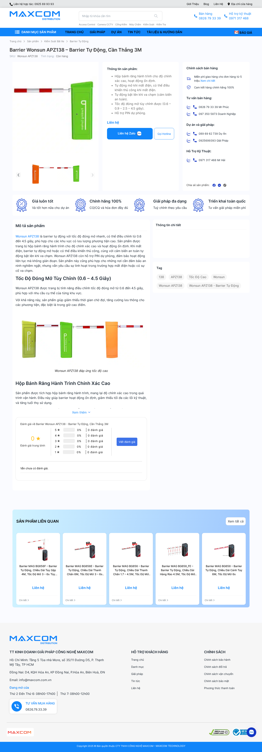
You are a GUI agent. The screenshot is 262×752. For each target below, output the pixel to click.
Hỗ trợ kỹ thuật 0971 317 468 (240, 16)
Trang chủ (15, 41)
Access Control (87, 24)
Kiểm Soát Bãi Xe (54, 41)
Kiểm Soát (148, 24)
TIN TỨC (134, 32)
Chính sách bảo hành (217, 659)
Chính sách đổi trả (215, 666)
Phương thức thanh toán (219, 688)
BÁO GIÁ (245, 33)
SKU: (13, 56)
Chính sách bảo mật (216, 681)
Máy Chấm (135, 24)
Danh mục (137, 666)
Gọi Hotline (164, 133)
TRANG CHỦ (74, 32)
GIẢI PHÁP (97, 32)
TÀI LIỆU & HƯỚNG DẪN (164, 32)
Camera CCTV (105, 24)
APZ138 (176, 277)
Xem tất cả (236, 521)
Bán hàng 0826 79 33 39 (210, 16)
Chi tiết (23, 600)
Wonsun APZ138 (27, 236)
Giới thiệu (193, 4)
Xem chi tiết (207, 80)
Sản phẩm (33, 41)
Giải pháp (137, 673)
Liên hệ (218, 4)
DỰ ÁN (116, 32)
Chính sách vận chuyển (218, 673)
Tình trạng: (47, 56)
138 (161, 277)
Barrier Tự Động (79, 41)
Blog (206, 4)
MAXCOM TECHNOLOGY (170, 745)
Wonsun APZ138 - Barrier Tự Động (214, 285)
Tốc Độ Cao (197, 277)
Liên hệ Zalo (127, 133)
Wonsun (219, 277)
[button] (18, 175)
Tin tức (135, 681)
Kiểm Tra (161, 24)
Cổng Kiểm (121, 24)
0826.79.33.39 (36, 709)
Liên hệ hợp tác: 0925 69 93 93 (34, 4)
